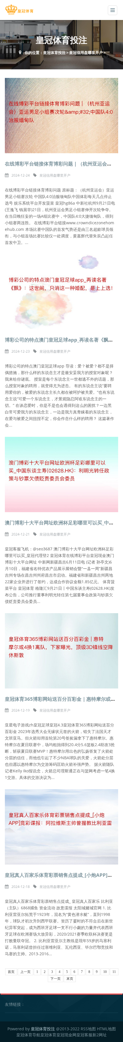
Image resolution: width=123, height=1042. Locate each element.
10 (105, 972)
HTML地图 (106, 1028)
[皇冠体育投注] (19, 9)
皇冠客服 (84, 1034)
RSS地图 (88, 1028)
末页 (69, 979)
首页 (11, 972)
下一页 (55, 979)
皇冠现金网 (66, 1034)
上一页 (25, 972)
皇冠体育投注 (54, 52)
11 (114, 972)
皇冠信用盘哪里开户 (86, 52)
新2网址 (99, 1034)
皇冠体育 (48, 1034)
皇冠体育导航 (28, 1034)
